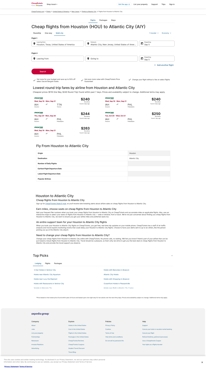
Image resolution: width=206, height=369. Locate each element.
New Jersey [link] (76, 11)
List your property (141, 4)
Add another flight (165, 65)
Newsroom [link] (35, 341)
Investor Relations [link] (37, 344)
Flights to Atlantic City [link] (89, 11)
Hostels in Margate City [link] (43, 288)
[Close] (202, 362)
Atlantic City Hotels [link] (111, 274)
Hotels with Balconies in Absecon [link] (116, 270)
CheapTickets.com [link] (37, 11)
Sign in (172, 4)
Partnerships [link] (35, 337)
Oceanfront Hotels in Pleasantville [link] (117, 283)
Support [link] (145, 325)
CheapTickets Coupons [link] (76, 344)
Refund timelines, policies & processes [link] (155, 337)
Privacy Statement (11, 366)
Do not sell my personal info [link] (114, 341)
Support (154, 4)
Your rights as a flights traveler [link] (152, 344)
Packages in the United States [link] (78, 337)
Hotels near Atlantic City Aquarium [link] (47, 274)
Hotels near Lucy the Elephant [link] (45, 279)
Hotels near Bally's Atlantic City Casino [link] (119, 288)
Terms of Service (25, 366)
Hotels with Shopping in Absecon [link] (116, 279)
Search (43, 71)
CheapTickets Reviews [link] (76, 341)
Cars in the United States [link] (76, 329)
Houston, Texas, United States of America (56, 44)
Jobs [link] (33, 329)
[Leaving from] (57, 58)
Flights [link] (48, 11)
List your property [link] (37, 333)
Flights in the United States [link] (77, 333)
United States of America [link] (61, 11)
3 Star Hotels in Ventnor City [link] (45, 270)
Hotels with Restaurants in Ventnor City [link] (49, 283)
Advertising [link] (35, 348)
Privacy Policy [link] (110, 325)
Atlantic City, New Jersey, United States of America (114, 44)
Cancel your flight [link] (148, 333)
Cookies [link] (108, 329)
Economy (165, 33)
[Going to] (111, 58)
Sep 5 (147, 44)
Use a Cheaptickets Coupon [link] (151, 341)
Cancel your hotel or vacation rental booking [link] (157, 329)
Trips (163, 4)
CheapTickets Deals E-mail (55, 204)
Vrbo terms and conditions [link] (114, 337)
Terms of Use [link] (109, 333)
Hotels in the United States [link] (77, 325)
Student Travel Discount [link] (76, 348)
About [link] (33, 325)
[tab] (93, 20)
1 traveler (152, 33)
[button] (103, 255)
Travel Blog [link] (72, 352)
